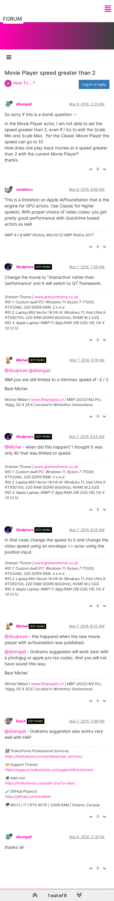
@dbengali (39, 370)
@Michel (13, 446)
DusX (21, 721)
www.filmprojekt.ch (47, 399)
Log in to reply (94, 84)
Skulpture (24, 266)
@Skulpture (16, 370)
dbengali (24, 104)
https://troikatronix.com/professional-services (43, 756)
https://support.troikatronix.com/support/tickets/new (49, 769)
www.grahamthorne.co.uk (56, 297)
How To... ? (24, 82)
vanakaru (24, 189)
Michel (22, 360)
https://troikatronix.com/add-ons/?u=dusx (40, 783)
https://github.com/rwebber (28, 796)
